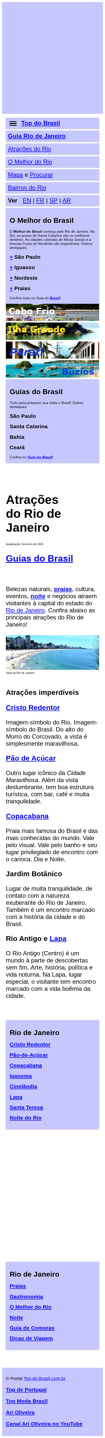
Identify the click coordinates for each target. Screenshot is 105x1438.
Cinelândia (23, 1086)
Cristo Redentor (33, 708)
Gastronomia (26, 1296)
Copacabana (27, 816)
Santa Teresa (26, 1107)
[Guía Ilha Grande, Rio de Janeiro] (52, 337)
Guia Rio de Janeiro (37, 136)
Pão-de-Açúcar (29, 1055)
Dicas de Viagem (31, 1338)
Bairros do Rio (27, 187)
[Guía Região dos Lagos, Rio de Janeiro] (52, 318)
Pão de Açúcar (31, 758)
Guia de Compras (32, 1328)
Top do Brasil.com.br (44, 1378)
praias (63, 589)
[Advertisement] (52, 58)
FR (40, 200)
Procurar (41, 174)
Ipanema (21, 1076)
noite (38, 596)
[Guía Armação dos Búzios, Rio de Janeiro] (52, 375)
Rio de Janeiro (25, 610)
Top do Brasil (40, 123)
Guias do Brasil (39, 558)
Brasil (55, 298)
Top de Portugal (26, 1389)
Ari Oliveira (20, 1412)
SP (53, 200)
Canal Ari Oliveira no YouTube (44, 1424)
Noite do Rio (26, 1118)
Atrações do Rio (29, 148)
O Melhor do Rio (30, 161)
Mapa (15, 174)
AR (66, 200)
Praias (18, 1286)
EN (27, 200)
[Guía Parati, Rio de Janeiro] (52, 356)
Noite (16, 1317)
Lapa (58, 938)
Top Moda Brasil (27, 1401)
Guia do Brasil (40, 457)
